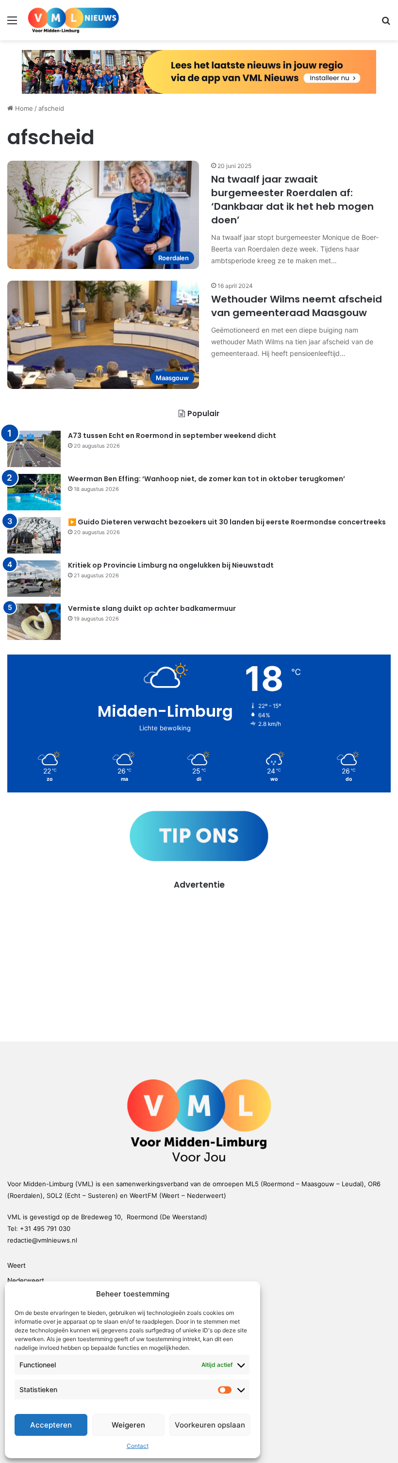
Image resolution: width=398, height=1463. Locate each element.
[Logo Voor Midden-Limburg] (73, 20)
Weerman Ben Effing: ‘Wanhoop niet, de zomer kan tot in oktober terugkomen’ (206, 479)
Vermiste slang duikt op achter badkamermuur (152, 608)
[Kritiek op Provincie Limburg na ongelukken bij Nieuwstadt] (34, 578)
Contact (138, 1445)
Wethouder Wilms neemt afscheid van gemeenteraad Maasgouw (296, 306)
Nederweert (25, 1280)
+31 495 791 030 (45, 1228)
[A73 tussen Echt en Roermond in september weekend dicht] (34, 449)
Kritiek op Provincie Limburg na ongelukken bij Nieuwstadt (171, 565)
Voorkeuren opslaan (210, 1424)
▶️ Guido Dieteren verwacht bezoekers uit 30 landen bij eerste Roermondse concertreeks (227, 522)
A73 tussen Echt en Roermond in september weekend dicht (172, 435)
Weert (16, 1265)
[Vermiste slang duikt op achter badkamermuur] (34, 622)
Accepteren (51, 1424)
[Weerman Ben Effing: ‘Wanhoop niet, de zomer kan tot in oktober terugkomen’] (34, 492)
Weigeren (128, 1424)
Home (23, 108)
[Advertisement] (199, 959)
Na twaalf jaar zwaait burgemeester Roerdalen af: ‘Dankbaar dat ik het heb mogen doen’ (292, 199)
